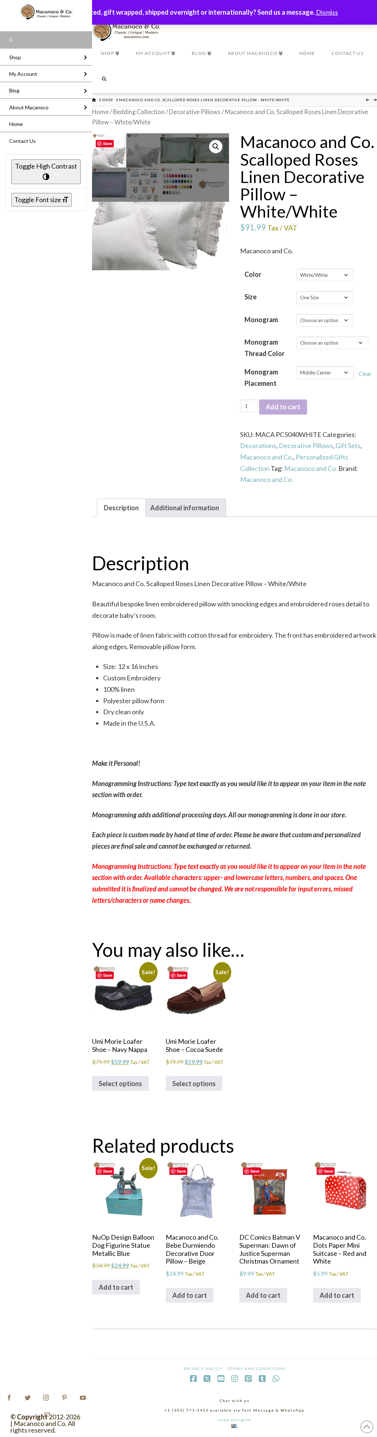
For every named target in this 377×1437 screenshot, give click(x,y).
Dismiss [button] (327, 12)
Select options (120, 1083)
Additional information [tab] (184, 508)
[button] (215, 146)
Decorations (258, 445)
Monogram (261, 320)
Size (250, 297)
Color (252, 274)
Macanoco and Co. (266, 457)
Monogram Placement (261, 377)
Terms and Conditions (256, 1368)
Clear (365, 373)
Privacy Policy (203, 1368)
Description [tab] (121, 508)
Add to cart (283, 407)
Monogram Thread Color (264, 348)
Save (107, 143)
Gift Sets (347, 445)
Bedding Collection (139, 112)
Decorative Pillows (195, 112)
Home (100, 112)
